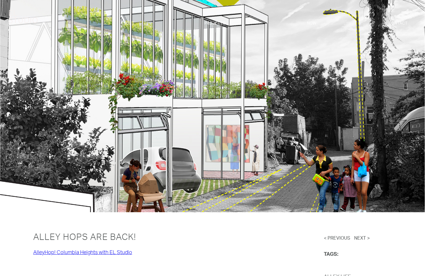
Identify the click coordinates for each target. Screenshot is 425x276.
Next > (362, 238)
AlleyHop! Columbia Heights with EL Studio (82, 252)
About (127, 23)
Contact (398, 23)
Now (312, 23)
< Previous (337, 238)
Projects (215, 23)
